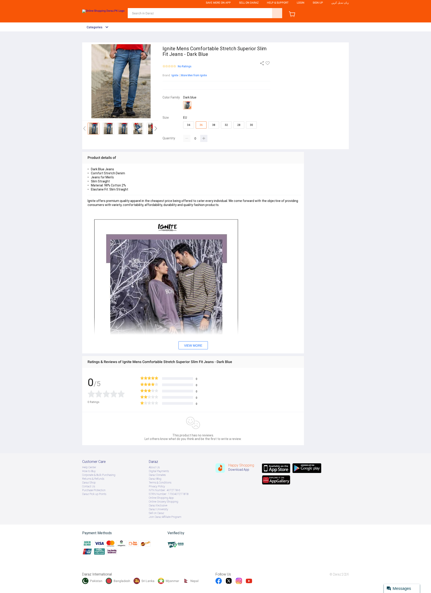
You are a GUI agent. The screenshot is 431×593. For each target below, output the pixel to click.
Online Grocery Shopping (163, 501)
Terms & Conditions (160, 482)
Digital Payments (159, 471)
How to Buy (89, 471)
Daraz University (158, 509)
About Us (154, 467)
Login (300, 2)
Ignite (175, 75)
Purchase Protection (94, 490)
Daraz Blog (155, 478)
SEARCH (277, 13)
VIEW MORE (193, 345)
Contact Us (88, 486)
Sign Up (318, 2)
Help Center (89, 467)
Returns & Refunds (93, 478)
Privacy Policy (157, 486)
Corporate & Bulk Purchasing (98, 475)
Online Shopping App (161, 497)
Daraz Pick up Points (94, 494)
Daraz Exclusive (158, 505)
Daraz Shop (89, 482)
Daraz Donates (157, 475)
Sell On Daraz (249, 2)
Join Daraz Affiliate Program (165, 517)
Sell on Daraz (156, 513)
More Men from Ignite (194, 75)
